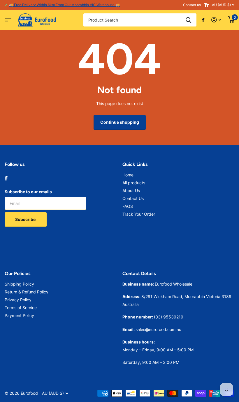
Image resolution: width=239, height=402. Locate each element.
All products (133, 182)
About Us (131, 190)
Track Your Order (138, 214)
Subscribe (25, 219)
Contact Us (133, 198)
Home (127, 174)
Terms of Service (21, 307)
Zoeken (188, 19)
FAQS (127, 206)
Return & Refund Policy (26, 291)
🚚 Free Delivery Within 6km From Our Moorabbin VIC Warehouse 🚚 (64, 5)
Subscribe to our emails (28, 191)
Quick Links (134, 164)
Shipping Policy (19, 283)
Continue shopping (119, 122)
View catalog (7, 18)
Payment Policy (19, 315)
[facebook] (6, 178)
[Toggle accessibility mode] (206, 5)
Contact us (192, 5)
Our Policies (17, 273)
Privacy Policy (18, 299)
